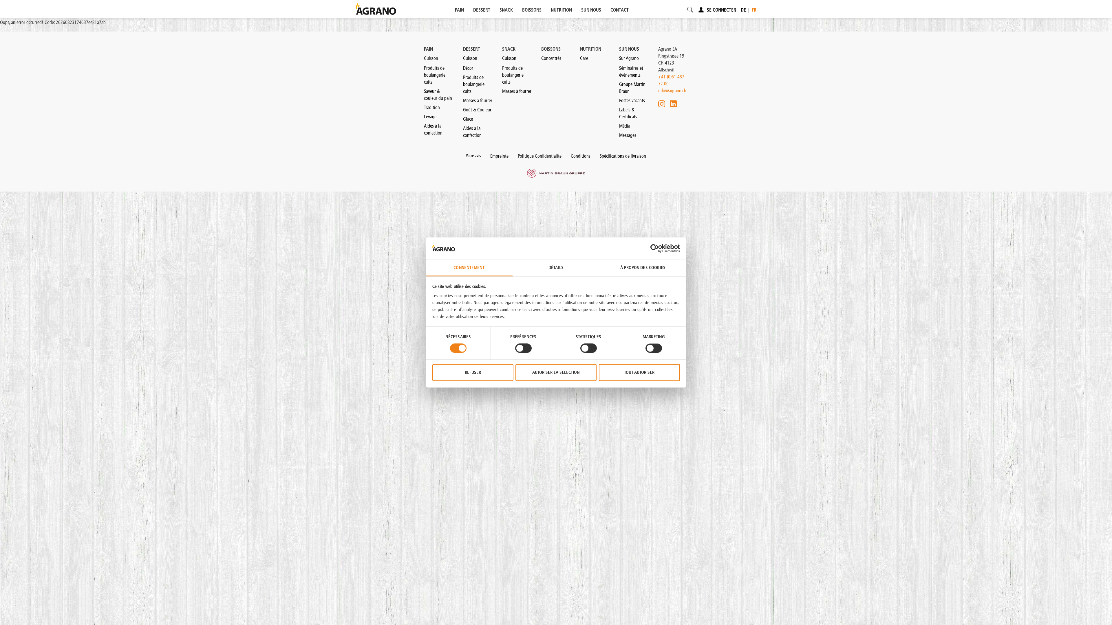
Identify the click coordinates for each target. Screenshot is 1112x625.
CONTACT (619, 10)
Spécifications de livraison (623, 156)
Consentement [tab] (468, 267)
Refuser (473, 372)
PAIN (459, 10)
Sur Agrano (629, 58)
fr (754, 10)
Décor (468, 68)
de (743, 10)
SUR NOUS (591, 10)
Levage (430, 117)
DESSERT (481, 10)
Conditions (580, 156)
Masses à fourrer (477, 100)
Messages (627, 135)
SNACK (506, 10)
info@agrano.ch (672, 90)
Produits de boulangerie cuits (434, 75)
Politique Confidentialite (540, 156)
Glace (468, 119)
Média (624, 126)
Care (584, 58)
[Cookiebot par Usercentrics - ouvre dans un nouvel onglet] (654, 248)
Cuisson (431, 58)
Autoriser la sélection (556, 372)
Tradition (432, 107)
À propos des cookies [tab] (643, 267)
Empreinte (499, 156)
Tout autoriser (639, 372)
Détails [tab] (556, 267)
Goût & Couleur (477, 110)
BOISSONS (532, 10)
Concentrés (551, 58)
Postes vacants (632, 100)
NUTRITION (561, 10)
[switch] (523, 348)
